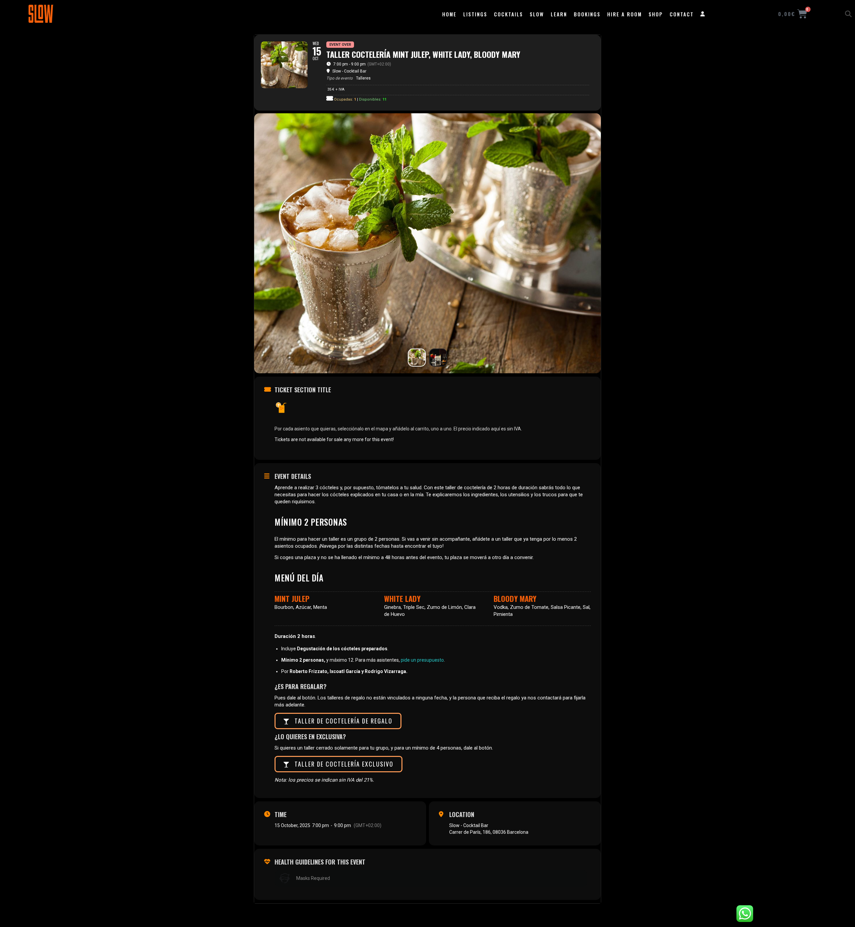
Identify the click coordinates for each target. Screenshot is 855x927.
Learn (559, 14)
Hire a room (624, 14)
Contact (682, 14)
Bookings (587, 14)
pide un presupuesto (422, 660)
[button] (848, 14)
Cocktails (508, 14)
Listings (475, 14)
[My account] (703, 14)
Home (449, 14)
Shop (656, 14)
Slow (537, 14)
